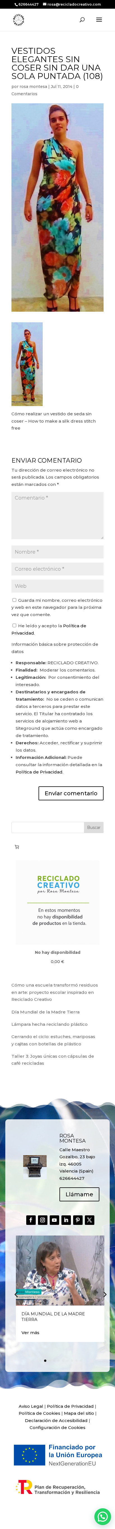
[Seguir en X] (89, 1220)
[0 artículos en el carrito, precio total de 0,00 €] (16, 847)
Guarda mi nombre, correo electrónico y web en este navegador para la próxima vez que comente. (56, 607)
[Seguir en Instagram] (42, 1220)
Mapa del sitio (79, 1413)
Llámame (79, 1194)
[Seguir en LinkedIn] (66, 1220)
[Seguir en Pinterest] (78, 1220)
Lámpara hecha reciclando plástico (49, 1024)
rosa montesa (33, 86)
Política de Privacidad (39, 772)
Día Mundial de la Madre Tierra (45, 1012)
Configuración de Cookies (57, 1427)
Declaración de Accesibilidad (56, 1420)
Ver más (30, 1332)
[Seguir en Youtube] (54, 1220)
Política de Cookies (39, 1413)
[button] (104, 1294)
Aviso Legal (31, 1406)
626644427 (28, 4)
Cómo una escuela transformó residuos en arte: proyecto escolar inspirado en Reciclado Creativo (54, 992)
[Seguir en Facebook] (31, 1220)
